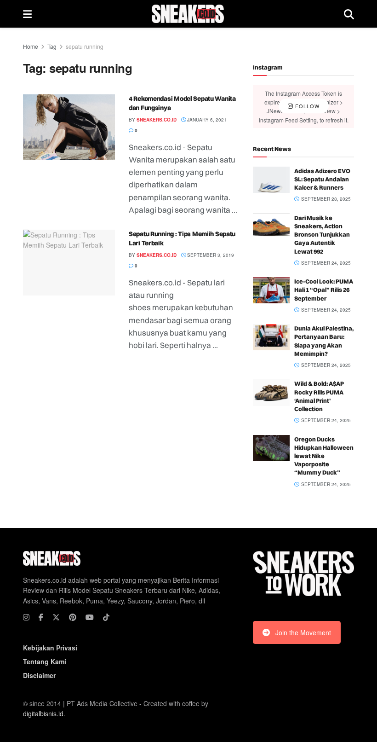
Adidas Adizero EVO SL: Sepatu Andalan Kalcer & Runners (322, 179)
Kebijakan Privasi (50, 647)
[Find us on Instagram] (26, 617)
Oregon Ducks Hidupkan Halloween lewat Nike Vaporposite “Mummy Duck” (324, 455)
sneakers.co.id (157, 119)
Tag (52, 46)
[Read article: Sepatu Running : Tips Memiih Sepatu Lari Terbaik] (69, 263)
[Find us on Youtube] (90, 617)
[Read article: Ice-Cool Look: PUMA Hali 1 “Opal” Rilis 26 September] (271, 290)
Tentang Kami (44, 661)
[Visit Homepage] (188, 14)
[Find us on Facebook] (41, 617)
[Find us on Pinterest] (72, 617)
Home (30, 46)
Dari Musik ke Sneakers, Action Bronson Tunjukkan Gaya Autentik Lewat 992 (322, 234)
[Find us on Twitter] (56, 617)
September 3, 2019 (210, 255)
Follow (306, 106)
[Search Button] (349, 14)
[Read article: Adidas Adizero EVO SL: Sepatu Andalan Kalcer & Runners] (271, 180)
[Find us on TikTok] (106, 617)
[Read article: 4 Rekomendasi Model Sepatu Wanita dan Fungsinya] (69, 127)
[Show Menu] (27, 14)
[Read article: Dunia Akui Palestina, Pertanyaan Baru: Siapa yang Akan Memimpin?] (271, 337)
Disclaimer (39, 675)
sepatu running (84, 46)
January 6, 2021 (206, 119)
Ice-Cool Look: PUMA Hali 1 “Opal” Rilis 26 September (323, 289)
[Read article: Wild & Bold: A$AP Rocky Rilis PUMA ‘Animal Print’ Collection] (271, 392)
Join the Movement (303, 632)
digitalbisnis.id (43, 713)
